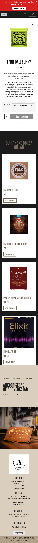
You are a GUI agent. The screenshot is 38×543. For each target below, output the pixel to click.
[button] (25, 14)
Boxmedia (23, 540)
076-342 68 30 (22, 496)
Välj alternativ (10, 254)
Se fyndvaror (19, 8)
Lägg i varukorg (22, 116)
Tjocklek (7, 105)
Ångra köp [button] (19, 533)
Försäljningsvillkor (19, 527)
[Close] (36, 1)
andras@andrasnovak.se (21, 499)
